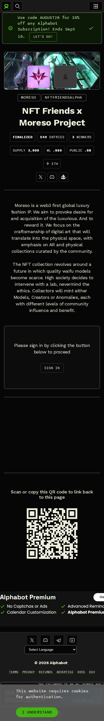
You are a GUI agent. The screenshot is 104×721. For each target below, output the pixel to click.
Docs (81, 672)
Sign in (52, 368)
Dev (92, 672)
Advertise (65, 672)
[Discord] (52, 177)
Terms (13, 672)
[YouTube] (72, 640)
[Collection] (63, 177)
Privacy (28, 672)
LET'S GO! (43, 36)
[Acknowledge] (91, 28)
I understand (37, 712)
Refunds (46, 672)
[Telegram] (58, 640)
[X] (40, 177)
